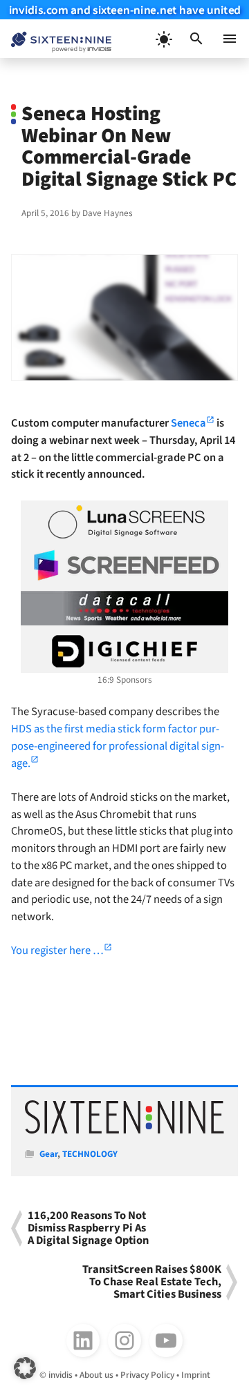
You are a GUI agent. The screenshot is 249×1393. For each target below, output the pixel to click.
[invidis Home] (55, 39)
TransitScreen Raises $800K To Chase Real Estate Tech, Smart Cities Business (151, 1282)
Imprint (195, 1374)
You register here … (57, 950)
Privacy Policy (147, 1374)
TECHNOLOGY (90, 1153)
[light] (163, 38)
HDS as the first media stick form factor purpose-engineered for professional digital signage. (117, 746)
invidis (60, 1374)
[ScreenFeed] (124, 565)
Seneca (188, 423)
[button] (196, 38)
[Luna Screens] (124, 522)
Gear (48, 1153)
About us (96, 1374)
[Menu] (229, 38)
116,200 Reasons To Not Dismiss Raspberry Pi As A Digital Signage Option (88, 1228)
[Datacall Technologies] (124, 608)
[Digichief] (124, 651)
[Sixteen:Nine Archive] (124, 1131)
